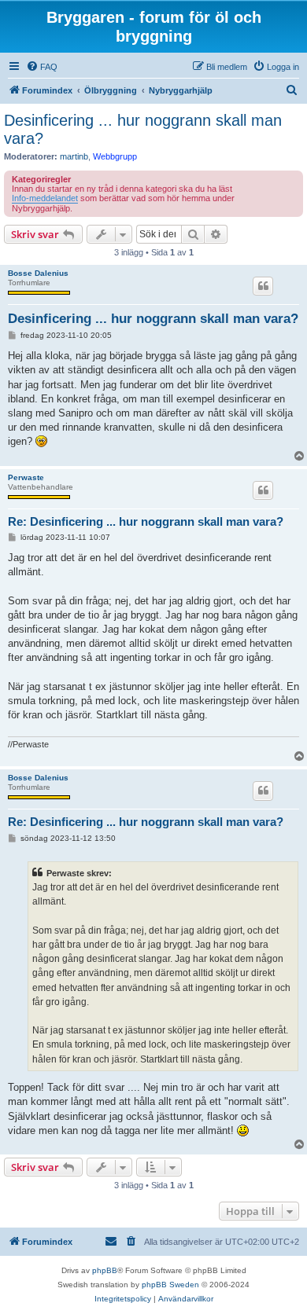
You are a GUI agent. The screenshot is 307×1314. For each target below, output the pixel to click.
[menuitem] (41, 66)
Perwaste (26, 477)
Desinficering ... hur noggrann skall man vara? (143, 129)
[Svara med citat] (263, 286)
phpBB (104, 1270)
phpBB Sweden (170, 1284)
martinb (74, 156)
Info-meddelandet (45, 198)
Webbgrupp (115, 156)
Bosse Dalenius (38, 273)
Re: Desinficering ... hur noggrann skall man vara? (145, 521)
